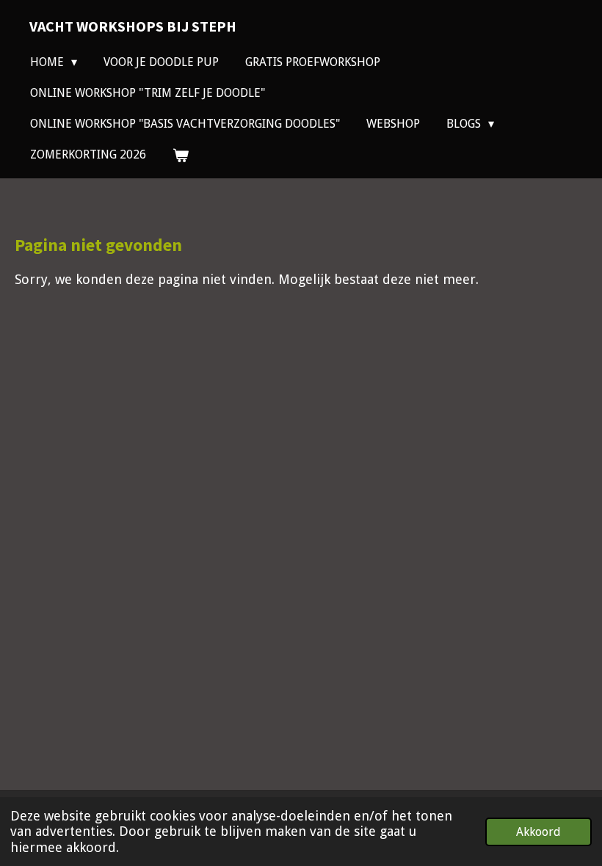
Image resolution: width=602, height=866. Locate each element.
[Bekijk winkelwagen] (180, 155)
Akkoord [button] (538, 832)
